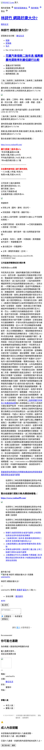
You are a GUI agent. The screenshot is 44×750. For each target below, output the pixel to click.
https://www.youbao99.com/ (11, 145)
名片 (7, 46)
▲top (3, 600)
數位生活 (20, 36)
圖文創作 (19, 596)
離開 (13, 745)
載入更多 (5, 605)
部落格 (8, 43)
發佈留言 (5, 619)
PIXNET (11, 715)
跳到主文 (4, 24)
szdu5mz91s (5, 577)
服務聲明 (25, 718)
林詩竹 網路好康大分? (19, 18)
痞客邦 (19, 590)
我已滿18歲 (6, 745)
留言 (25, 590)
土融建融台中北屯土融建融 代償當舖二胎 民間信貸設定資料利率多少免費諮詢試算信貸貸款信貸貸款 (24, 557)
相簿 (7, 40)
